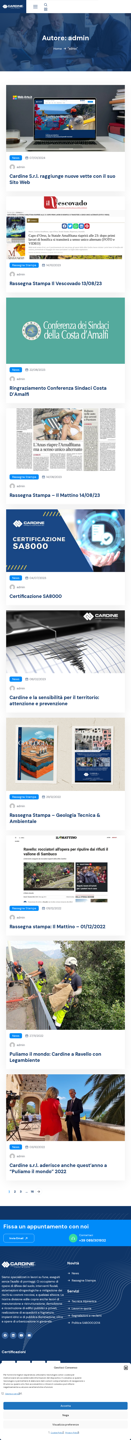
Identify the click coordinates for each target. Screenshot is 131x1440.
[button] (126, 1367)
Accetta (66, 1406)
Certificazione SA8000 (36, 596)
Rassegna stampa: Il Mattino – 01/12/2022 (57, 927)
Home (57, 49)
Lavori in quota (81, 1308)
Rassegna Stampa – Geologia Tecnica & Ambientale (55, 818)
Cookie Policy (57, 1432)
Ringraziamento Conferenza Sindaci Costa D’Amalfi (58, 391)
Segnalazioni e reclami (86, 1315)
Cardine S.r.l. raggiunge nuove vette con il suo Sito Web (62, 179)
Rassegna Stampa (24, 265)
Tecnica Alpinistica (84, 1301)
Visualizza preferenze (65, 1424)
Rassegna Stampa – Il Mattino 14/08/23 (55, 495)
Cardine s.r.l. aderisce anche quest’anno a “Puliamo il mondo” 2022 (58, 1168)
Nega (65, 1415)
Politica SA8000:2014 (86, 1323)
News (15, 158)
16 (32, 1192)
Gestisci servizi (12, 1393)
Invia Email (16, 1238)
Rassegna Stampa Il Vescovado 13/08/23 (56, 284)
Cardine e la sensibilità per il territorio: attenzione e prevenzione (54, 700)
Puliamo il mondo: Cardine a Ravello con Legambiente (55, 1057)
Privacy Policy (72, 1432)
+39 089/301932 (92, 1240)
